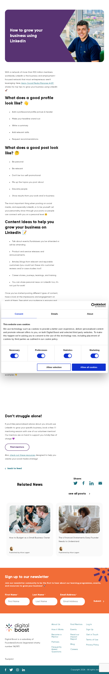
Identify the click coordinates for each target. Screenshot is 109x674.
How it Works (58, 630)
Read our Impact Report (74, 637)
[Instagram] (17, 669)
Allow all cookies (88, 367)
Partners (55, 642)
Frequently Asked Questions (56, 649)
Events (73, 630)
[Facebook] (5, 669)
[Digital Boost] (17, 627)
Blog (72, 644)
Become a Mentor (56, 636)
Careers (74, 649)
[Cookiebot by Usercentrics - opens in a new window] (93, 305)
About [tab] (90, 314)
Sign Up (89, 630)
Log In (89, 624)
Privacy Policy (92, 645)
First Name (11, 595)
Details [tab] (54, 314)
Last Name (39, 595)
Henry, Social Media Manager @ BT (37, 83)
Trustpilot (9, 659)
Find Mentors (76, 624)
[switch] (41, 356)
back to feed (15, 468)
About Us (56, 624)
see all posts (77, 493)
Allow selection (54, 367)
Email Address (68, 595)
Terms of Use (92, 640)
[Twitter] (11, 669)
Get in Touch (92, 635)
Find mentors (17, 447)
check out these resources (22, 455)
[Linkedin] (23, 669)
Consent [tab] (19, 314)
